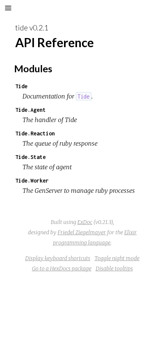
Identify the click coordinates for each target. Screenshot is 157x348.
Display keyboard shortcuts (57, 258)
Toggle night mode (117, 258)
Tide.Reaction (35, 133)
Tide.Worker (32, 180)
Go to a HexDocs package (61, 268)
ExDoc (84, 222)
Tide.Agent (30, 109)
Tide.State (30, 157)
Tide (21, 86)
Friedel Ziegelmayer (82, 232)
